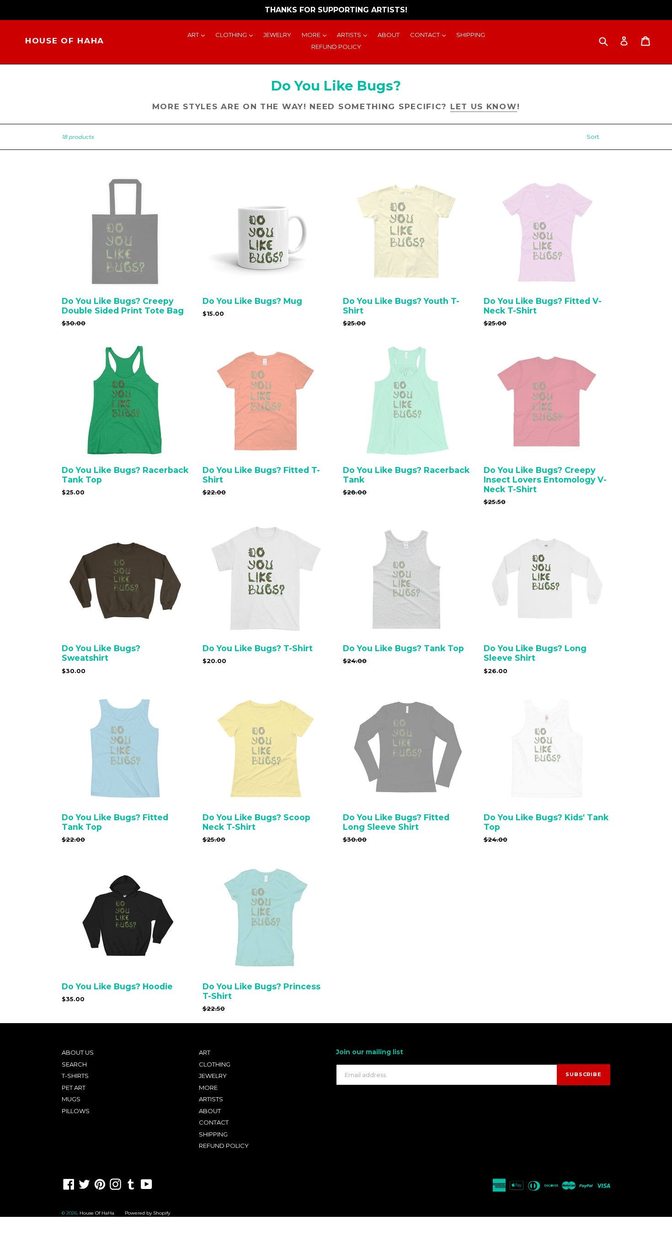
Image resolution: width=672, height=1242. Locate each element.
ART (198, 34)
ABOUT (389, 34)
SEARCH (74, 1064)
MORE (316, 34)
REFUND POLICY (336, 46)
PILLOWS (76, 1111)
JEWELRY (277, 34)
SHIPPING (470, 34)
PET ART (73, 1087)
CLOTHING (236, 34)
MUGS (71, 1099)
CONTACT (430, 34)
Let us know (483, 106)
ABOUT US (78, 1052)
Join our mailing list (369, 1052)
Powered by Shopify (147, 1213)
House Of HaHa (64, 40)
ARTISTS (354, 34)
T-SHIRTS (75, 1075)
